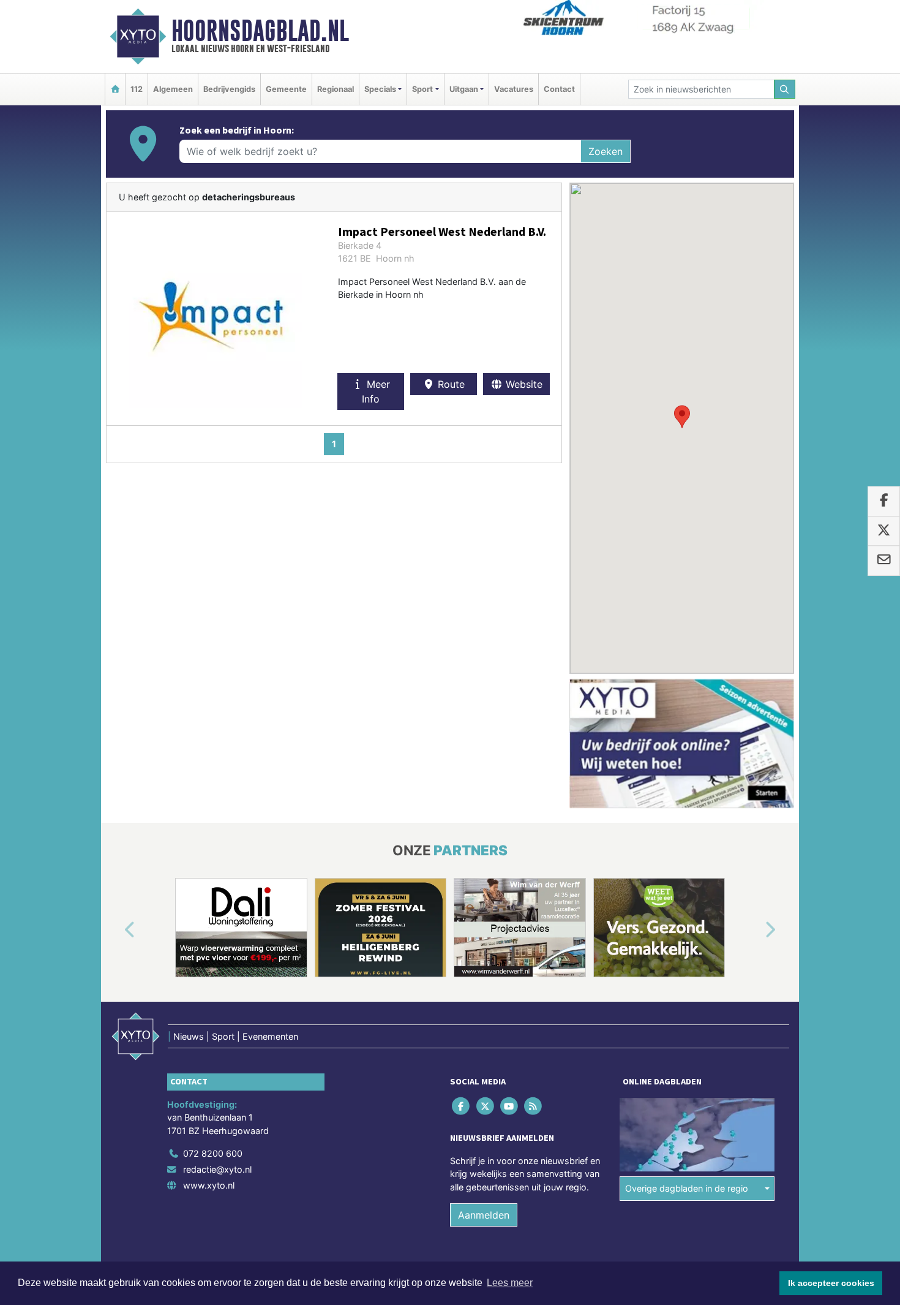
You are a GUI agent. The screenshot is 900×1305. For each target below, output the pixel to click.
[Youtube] (510, 1105)
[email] (883, 560)
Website (522, 384)
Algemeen (173, 89)
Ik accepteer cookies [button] (831, 1283)
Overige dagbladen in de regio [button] (686, 1188)
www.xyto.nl (208, 1185)
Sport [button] (422, 89)
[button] (682, 416)
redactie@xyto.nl (217, 1169)
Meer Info (376, 391)
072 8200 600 (212, 1153)
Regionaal (335, 89)
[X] (486, 1105)
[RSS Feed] (534, 1105)
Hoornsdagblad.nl (260, 31)
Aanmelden (483, 1215)
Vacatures (513, 89)
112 (136, 89)
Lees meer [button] (510, 1282)
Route (450, 384)
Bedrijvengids (229, 89)
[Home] (115, 89)
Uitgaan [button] (463, 89)
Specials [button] (380, 89)
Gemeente (286, 89)
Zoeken (605, 151)
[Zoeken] (785, 89)
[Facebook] (462, 1105)
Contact (559, 89)
